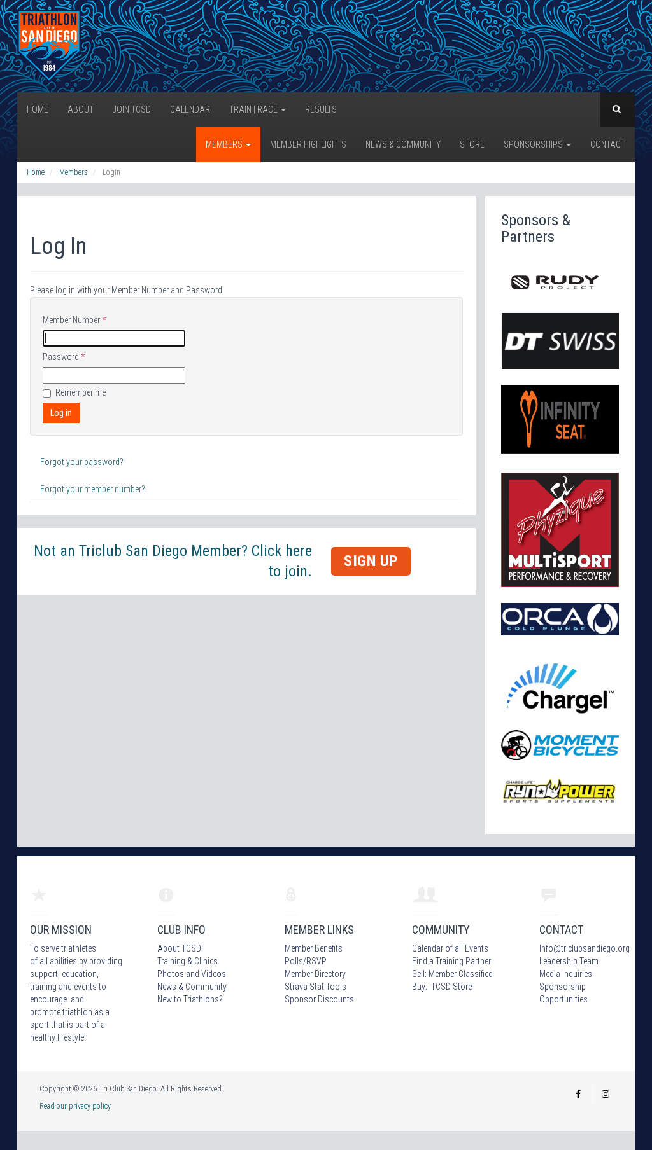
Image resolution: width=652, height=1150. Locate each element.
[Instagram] (605, 1094)
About (80, 109)
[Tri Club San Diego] (49, 45)
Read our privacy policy (75, 1106)
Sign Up (371, 561)
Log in (61, 413)
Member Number (74, 320)
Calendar (190, 109)
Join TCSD (132, 109)
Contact (607, 144)
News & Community (403, 144)
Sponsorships (534, 144)
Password (64, 357)
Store (472, 144)
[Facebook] (578, 1094)
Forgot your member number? (92, 489)
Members (225, 144)
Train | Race (254, 109)
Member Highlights (308, 144)
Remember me (80, 392)
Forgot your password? (82, 462)
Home (37, 109)
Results (321, 109)
